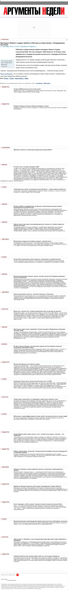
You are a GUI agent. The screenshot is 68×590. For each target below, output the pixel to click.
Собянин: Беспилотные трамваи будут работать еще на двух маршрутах (37, 556)
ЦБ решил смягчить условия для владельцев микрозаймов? (33, 149)
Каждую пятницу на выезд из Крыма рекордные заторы (31, 106)
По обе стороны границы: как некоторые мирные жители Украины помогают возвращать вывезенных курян (38, 347)
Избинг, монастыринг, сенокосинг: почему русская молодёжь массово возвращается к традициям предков (40, 451)
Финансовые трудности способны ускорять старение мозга (32, 241)
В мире (4, 187)
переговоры (19, 78)
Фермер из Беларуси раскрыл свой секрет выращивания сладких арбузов (37, 486)
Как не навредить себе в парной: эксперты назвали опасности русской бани (38, 504)
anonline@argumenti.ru (7, 583)
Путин (6, 78)
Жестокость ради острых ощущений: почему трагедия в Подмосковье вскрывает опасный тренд (39, 329)
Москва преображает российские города (27, 364)
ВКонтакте (47, 83)
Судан (11, 78)
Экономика (6, 147)
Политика (4, 39)
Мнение (4, 164)
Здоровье (5, 239)
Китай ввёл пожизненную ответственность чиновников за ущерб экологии (37, 259)
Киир (26, 78)
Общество (5, 87)
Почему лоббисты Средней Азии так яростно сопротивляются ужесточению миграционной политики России (38, 207)
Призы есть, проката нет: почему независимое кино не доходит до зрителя (37, 311)
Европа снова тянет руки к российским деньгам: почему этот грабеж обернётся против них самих (39, 225)
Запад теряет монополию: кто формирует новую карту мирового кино (36, 399)
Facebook (39, 83)
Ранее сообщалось (6, 74)
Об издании (4, 581)
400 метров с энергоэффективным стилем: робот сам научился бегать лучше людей (40, 416)
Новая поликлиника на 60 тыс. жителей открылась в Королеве (33, 294)
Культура (5, 309)
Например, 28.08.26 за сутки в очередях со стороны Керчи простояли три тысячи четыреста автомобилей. (40, 108)
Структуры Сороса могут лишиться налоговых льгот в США (33, 381)
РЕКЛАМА (4, 580)
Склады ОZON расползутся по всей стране (27, 89)
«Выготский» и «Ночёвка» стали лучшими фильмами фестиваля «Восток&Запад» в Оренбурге (40, 539)
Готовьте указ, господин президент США (26, 166)
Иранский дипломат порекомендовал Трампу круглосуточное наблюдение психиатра (40, 521)
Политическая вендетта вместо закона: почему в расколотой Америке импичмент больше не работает (39, 277)
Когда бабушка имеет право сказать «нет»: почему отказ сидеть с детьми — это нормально (39, 434)
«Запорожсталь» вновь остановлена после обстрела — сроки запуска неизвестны (40, 189)
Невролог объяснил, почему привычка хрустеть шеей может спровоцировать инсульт (38, 469)
